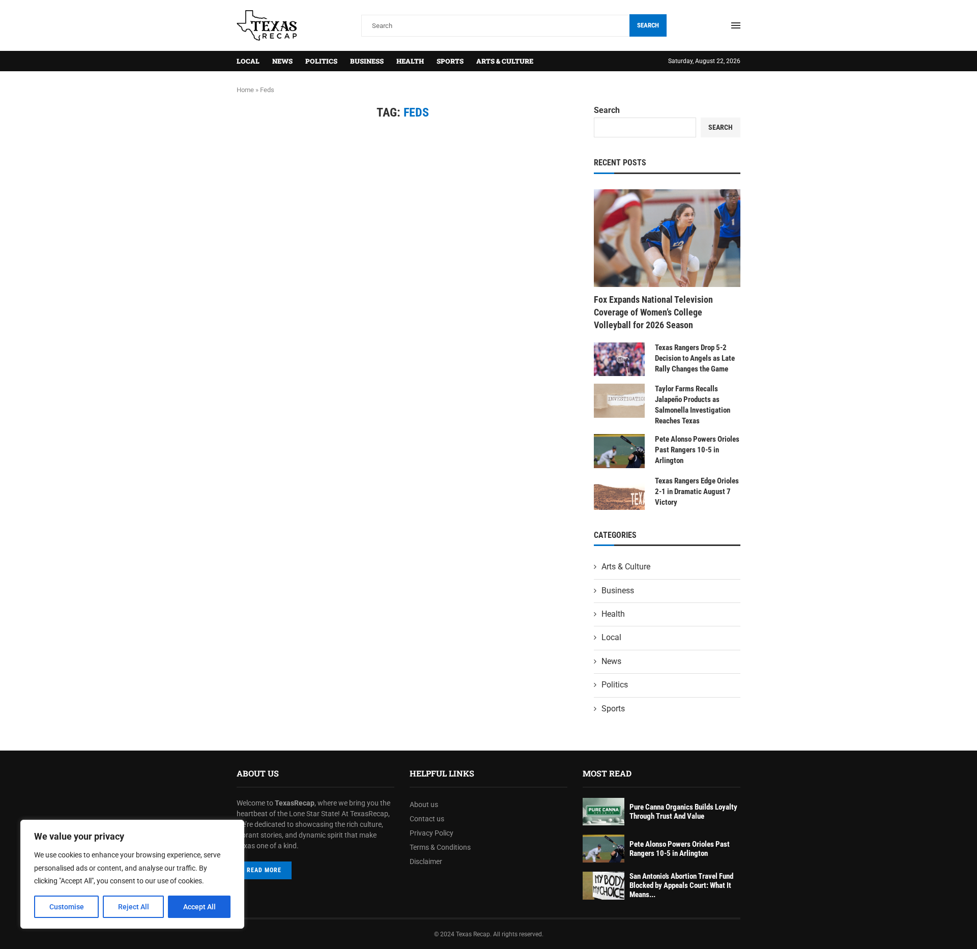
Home (245, 90)
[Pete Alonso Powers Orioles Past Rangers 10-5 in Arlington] (619, 451)
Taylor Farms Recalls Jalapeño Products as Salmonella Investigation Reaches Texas (692, 404)
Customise (66, 907)
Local (248, 61)
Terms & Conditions (440, 847)
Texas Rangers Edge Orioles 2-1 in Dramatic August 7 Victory (697, 491)
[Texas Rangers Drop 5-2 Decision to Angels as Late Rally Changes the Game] (619, 359)
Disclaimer (426, 861)
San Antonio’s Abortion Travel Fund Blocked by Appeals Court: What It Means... (681, 885)
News (282, 61)
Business (367, 61)
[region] (132, 874)
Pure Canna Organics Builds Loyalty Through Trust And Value (683, 811)
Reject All (133, 907)
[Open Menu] (735, 25)
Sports (450, 61)
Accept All (199, 907)
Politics (321, 61)
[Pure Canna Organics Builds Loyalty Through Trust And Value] (603, 812)
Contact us (427, 818)
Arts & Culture (504, 61)
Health (410, 61)
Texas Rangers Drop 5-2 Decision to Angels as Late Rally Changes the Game (695, 358)
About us (424, 804)
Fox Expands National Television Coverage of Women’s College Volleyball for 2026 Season (653, 312)
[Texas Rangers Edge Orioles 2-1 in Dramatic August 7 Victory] (619, 493)
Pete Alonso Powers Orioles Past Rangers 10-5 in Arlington (697, 450)
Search (648, 25)
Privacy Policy (431, 833)
